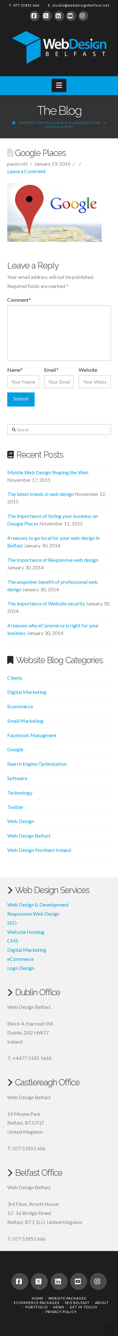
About (102, 1303)
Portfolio (36, 1307)
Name (15, 370)
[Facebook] (35, 16)
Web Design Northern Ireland (39, 850)
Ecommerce (20, 706)
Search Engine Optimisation (37, 764)
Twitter (15, 807)
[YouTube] (71, 16)
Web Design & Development (38, 905)
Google (15, 749)
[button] (59, 85)
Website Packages (67, 1298)
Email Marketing (25, 721)
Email (51, 370)
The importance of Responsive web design (52, 560)
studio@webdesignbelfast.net (81, 5)
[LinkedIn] (59, 16)
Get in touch (83, 1307)
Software (17, 778)
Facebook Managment (32, 735)
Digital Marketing (26, 692)
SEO (12, 923)
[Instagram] (83, 16)
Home (37, 1298)
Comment (19, 300)
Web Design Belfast (29, 835)
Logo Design (20, 968)
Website (88, 370)
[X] (47, 16)
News (58, 1307)
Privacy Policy (61, 1312)
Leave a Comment (26, 171)
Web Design (20, 821)
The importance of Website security (46, 603)
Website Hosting (25, 932)
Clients (14, 678)
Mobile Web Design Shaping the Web (47, 472)
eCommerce (20, 959)
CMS (12, 941)
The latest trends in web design (40, 494)
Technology (19, 793)
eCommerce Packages (36, 1303)
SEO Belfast (77, 1303)
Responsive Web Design (33, 914)
